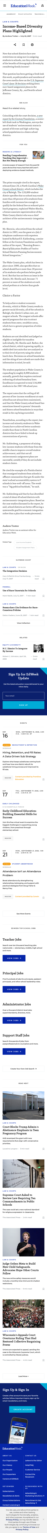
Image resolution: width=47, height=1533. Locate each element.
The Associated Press (11, 1217)
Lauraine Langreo (10, 1149)
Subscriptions (8, 1491)
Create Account (23, 1409)
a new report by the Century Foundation (23, 117)
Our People (7, 1470)
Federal (7, 587)
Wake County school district (23, 187)
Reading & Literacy (12, 152)
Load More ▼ (23, 1376)
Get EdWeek (8, 1486)
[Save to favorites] (23, 45)
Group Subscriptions (11, 1500)
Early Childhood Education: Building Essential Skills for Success (20, 814)
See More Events (23, 914)
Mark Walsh (8, 596)
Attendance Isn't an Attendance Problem (22, 873)
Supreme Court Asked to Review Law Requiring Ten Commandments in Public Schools (19, 1199)
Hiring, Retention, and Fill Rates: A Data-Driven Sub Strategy (22, 754)
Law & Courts (11, 22)
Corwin (36, 896)
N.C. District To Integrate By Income (15, 650)
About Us (7, 1456)
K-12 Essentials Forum (13, 807)
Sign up (23, 705)
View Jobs (13, 958)
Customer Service (32, 1470)
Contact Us (30, 1456)
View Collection (23, 623)
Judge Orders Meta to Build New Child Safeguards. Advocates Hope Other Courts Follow (21, 1268)
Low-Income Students (23, 542)
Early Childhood (11, 804)
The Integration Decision (15, 571)
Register (8, 778)
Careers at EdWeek (11, 1479)
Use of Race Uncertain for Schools (19, 590)
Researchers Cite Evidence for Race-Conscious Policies (20, 609)
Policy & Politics (25, 14)
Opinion (22, 567)
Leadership (11, 14)
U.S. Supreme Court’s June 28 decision (23, 82)
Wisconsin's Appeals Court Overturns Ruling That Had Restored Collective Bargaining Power (21, 1339)
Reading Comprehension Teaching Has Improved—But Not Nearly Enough (15, 158)
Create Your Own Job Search (22, 1069)
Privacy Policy (12, 1520)
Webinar (7, 748)
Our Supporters (9, 1474)
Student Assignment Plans (25, 548)
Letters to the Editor (33, 1461)
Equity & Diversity (12, 645)
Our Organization (10, 1461)
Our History (7, 1465)
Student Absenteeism (22, 864)
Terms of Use (29, 1527)
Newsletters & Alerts (11, 1496)
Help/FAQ (29, 1465)
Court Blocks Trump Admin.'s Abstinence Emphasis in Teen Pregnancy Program (21, 1130)
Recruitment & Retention (24, 745)
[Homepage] (23, 5)
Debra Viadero (9, 615)
